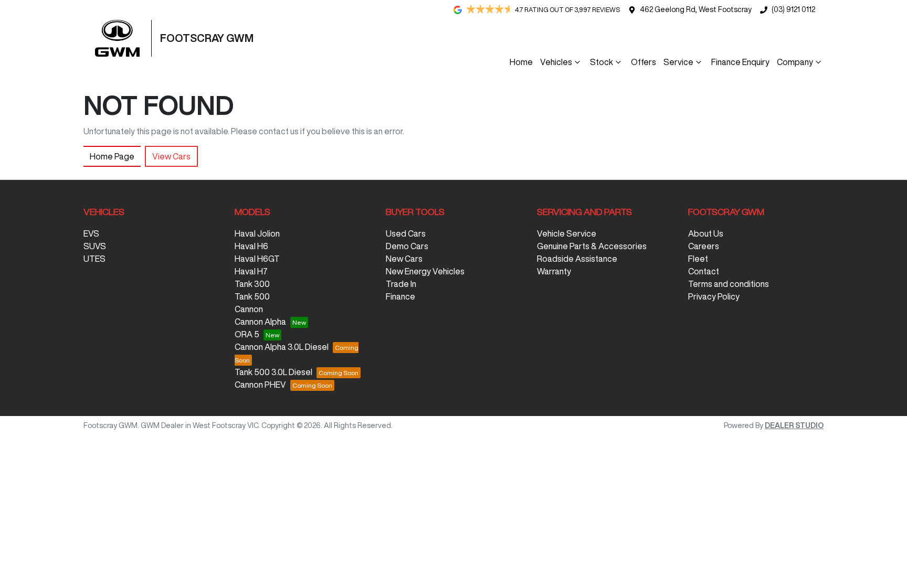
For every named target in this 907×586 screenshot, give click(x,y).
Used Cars (406, 233)
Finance (400, 296)
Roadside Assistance (577, 258)
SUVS (94, 246)
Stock (601, 62)
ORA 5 (247, 334)
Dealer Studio (794, 425)
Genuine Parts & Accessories (592, 246)
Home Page (112, 156)
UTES (94, 258)
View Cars (171, 156)
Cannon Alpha (260, 321)
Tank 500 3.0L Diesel (273, 372)
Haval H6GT (257, 258)
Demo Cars (407, 246)
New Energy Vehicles (425, 271)
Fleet (698, 258)
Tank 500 (252, 296)
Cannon (249, 309)
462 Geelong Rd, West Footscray (696, 9)
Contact (703, 271)
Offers (643, 62)
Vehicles (556, 62)
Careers (703, 246)
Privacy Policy (714, 296)
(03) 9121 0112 (793, 9)
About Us (705, 233)
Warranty (554, 271)
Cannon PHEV (260, 384)
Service (678, 62)
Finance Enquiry (740, 62)
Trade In (401, 284)
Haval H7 (251, 271)
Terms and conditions (728, 284)
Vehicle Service (566, 233)
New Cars (404, 258)
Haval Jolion (257, 233)
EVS (91, 233)
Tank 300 (252, 284)
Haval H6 (251, 246)
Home (521, 62)
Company (795, 62)
